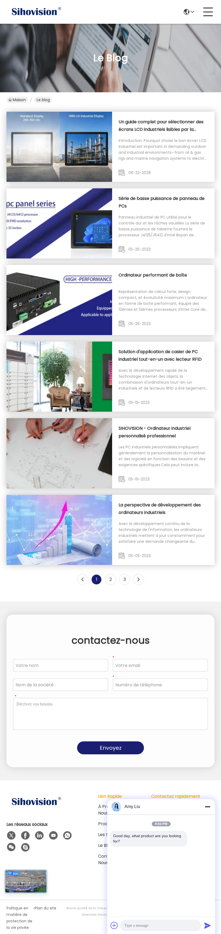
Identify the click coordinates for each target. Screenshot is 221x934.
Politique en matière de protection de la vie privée (19, 917)
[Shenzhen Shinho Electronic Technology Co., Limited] (36, 12)
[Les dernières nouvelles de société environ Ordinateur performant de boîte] (59, 333)
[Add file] (114, 925)
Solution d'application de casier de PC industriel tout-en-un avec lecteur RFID (160, 355)
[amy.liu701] (25, 847)
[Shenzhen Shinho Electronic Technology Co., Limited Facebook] (25, 835)
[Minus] (207, 806)
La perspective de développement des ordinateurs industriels (160, 509)
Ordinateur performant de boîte (153, 275)
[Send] (207, 925)
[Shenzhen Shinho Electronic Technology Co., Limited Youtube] (53, 835)
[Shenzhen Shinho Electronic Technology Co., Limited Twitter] (11, 835)
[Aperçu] (36, 808)
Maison (19, 100)
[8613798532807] (67, 835)
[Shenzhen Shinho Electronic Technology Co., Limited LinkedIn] (39, 835)
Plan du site (45, 908)
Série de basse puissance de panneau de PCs (162, 202)
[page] (138, 579)
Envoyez (111, 748)
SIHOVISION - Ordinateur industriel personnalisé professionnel (155, 432)
